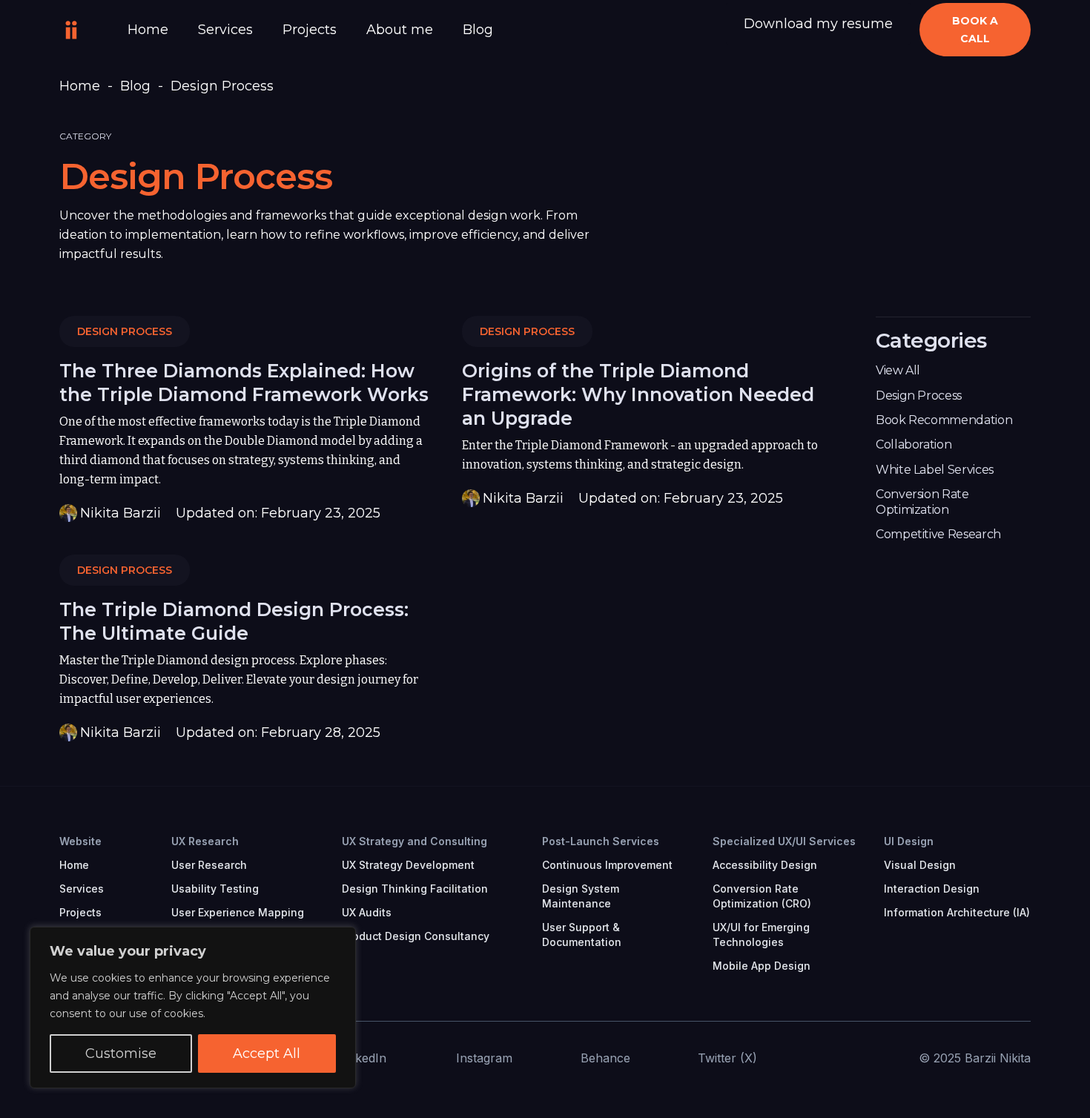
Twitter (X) (727, 1058)
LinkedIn (362, 1058)
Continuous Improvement (607, 865)
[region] (193, 1007)
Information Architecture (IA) (957, 912)
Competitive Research (938, 534)
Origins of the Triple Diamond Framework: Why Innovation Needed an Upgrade (638, 394)
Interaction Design (932, 888)
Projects (310, 30)
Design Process (124, 331)
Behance (605, 1058)
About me (399, 30)
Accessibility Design (765, 865)
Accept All (266, 1053)
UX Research (205, 841)
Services (225, 30)
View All (898, 370)
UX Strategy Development (408, 865)
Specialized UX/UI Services (784, 841)
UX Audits (367, 912)
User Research (209, 865)
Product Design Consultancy (415, 936)
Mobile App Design (761, 965)
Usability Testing (215, 888)
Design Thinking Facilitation (415, 888)
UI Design (909, 841)
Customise (120, 1053)
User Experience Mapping (237, 912)
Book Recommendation (944, 420)
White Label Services (935, 470)
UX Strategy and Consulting (414, 841)
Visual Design (920, 865)
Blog (478, 30)
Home (148, 30)
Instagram (484, 1058)
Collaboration (913, 444)
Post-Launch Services (600, 841)
